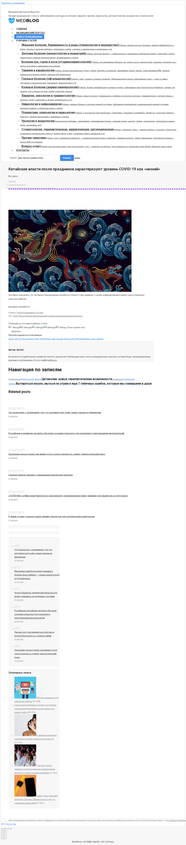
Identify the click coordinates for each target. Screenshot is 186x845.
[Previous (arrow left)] (2, 834)
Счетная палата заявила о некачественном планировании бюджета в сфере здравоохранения (34, 769)
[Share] (5, 828)
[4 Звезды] (50, 327)
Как (28, 316)
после (48, 316)
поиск (77, 158)
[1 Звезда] (14, 327)
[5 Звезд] (61, 327)
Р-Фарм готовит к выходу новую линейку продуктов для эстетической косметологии (51, 516)
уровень (65, 316)
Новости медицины (17, 185)
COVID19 (16, 316)
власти (23, 316)
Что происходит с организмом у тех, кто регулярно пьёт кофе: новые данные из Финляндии (54, 412)
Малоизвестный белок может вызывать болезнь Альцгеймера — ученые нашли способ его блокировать (36, 575)
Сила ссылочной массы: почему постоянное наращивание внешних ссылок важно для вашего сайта (35, 709)
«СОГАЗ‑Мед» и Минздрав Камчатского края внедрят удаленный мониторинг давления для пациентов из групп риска (68, 495)
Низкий (42, 316)
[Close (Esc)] (2, 828)
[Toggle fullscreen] (8, 828)
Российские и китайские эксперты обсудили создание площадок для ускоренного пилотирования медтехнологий (66, 433)
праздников (56, 316)
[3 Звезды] (38, 327)
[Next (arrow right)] (5, 834)
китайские (34, 316)
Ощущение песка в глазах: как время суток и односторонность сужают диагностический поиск (56, 454)
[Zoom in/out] (11, 828)
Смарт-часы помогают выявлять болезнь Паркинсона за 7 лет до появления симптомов (36, 799)
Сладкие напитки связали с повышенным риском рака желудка (40, 475)
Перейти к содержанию (13, 3)
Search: (13, 158)
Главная (12, 181)
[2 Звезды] (26, 327)
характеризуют (76, 316)
